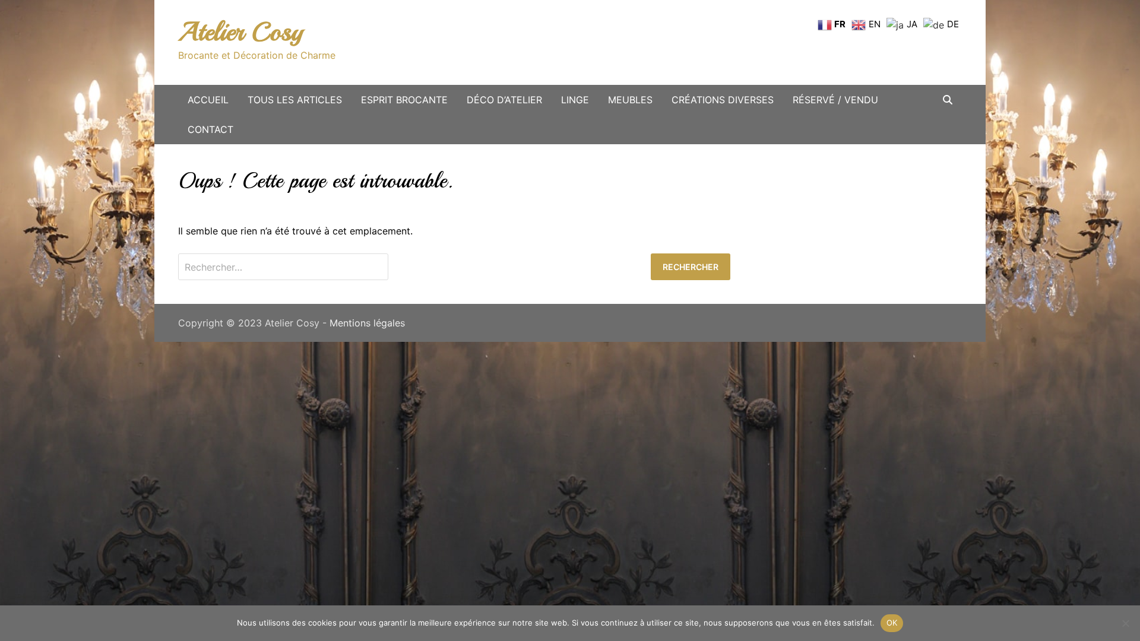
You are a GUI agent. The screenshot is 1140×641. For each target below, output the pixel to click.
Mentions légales (367, 323)
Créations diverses (723, 100)
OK (892, 622)
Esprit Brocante (404, 100)
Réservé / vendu (835, 100)
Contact (210, 129)
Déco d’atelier (504, 100)
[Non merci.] (1125, 623)
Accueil (208, 100)
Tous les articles (295, 100)
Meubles (630, 100)
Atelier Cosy (240, 31)
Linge (575, 100)
